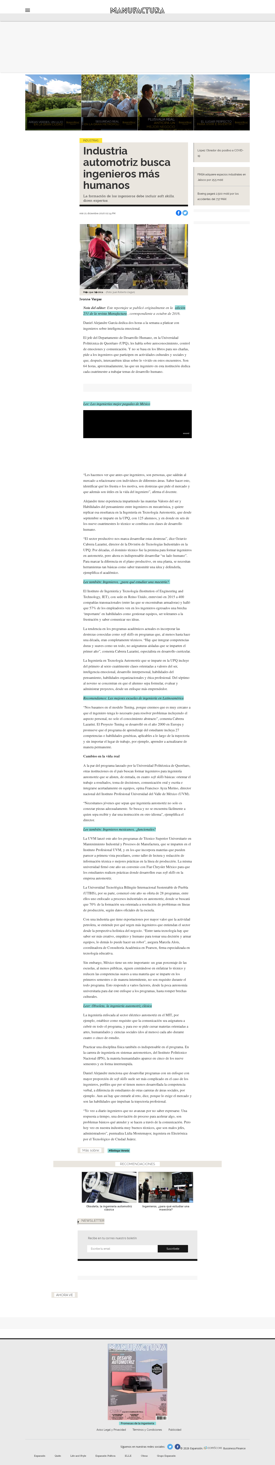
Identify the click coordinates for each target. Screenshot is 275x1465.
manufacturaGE (170, 1447)
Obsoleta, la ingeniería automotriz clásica (109, 1208)
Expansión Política (105, 1455)
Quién (58, 1455)
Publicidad (175, 1429)
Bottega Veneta (119, 1150)
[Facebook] (178, 213)
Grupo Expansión (166, 1455)
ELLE (128, 1455)
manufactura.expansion (177, 1447)
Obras (144, 1455)
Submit (173, 1248)
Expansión (39, 1455)
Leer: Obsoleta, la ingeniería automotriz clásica (117, 1005)
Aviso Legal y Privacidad (111, 1429)
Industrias (90, 140)
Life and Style (78, 1455)
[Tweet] (185, 213)
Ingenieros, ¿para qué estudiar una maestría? (165, 1208)
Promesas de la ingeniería (137, 1423)
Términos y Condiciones (147, 1429)
